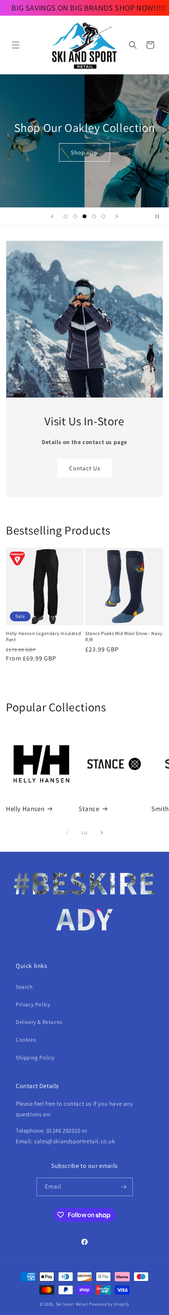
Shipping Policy (35, 1057)
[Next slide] (116, 216)
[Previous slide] (52, 216)
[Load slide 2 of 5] (75, 216)
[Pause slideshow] (160, 216)
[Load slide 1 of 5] (65, 216)
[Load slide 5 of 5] (103, 216)
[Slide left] (67, 832)
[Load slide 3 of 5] (84, 216)
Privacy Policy (33, 1004)
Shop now (84, 152)
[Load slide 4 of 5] (94, 216)
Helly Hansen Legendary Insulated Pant (43, 636)
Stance (89, 808)
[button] (15, 45)
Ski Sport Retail (72, 1304)
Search (24, 986)
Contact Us (84, 468)
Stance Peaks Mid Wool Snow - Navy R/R (124, 636)
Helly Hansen (25, 808)
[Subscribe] (123, 1187)
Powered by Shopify (109, 1304)
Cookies (26, 1039)
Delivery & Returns (39, 1021)
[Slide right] (101, 832)
